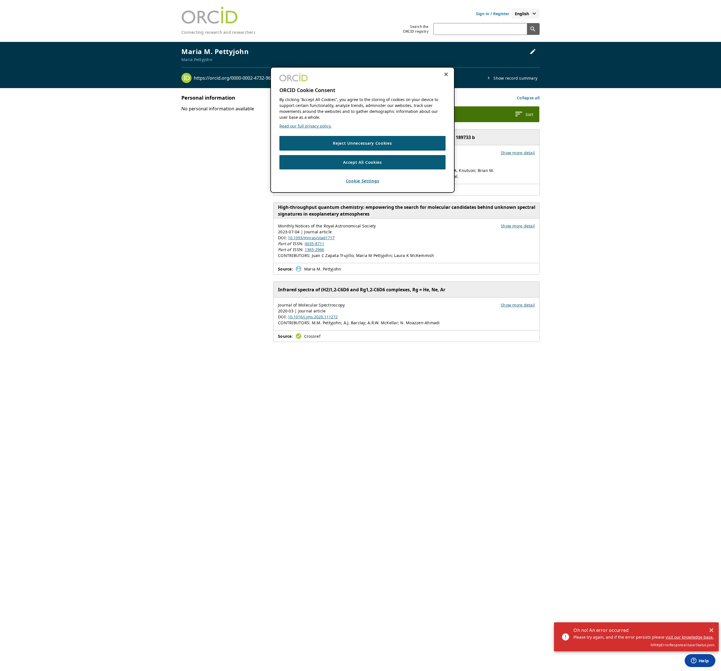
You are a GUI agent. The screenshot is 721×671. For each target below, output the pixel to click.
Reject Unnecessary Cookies (362, 143)
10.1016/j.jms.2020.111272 (313, 316)
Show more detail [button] (518, 152)
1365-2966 (314, 249)
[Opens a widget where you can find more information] (699, 661)
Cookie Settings (362, 181)
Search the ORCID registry (415, 29)
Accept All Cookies (362, 162)
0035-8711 (314, 243)
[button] (528, 97)
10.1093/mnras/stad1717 (311, 237)
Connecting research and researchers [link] (218, 32)
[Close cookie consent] (446, 74)
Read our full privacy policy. (305, 126)
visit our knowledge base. (690, 637)
